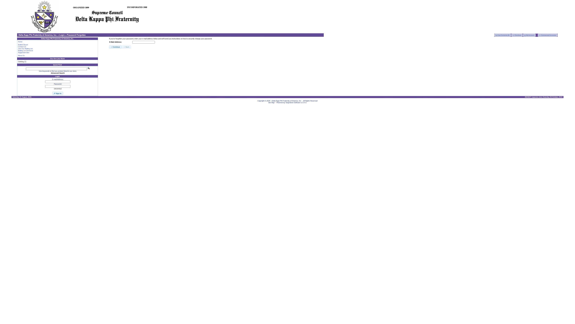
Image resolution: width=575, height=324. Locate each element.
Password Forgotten (76, 35)
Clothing (21, 62)
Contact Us (22, 47)
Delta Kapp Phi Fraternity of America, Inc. (38, 35)
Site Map (271, 103)
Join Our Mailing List (25, 49)
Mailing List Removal (25, 50)
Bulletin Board (23, 45)
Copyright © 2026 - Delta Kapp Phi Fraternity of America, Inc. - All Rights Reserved (287, 101)
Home (20, 42)
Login (62, 35)
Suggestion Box (23, 52)
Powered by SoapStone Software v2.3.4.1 (291, 103)
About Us (21, 55)
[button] (502, 35)
